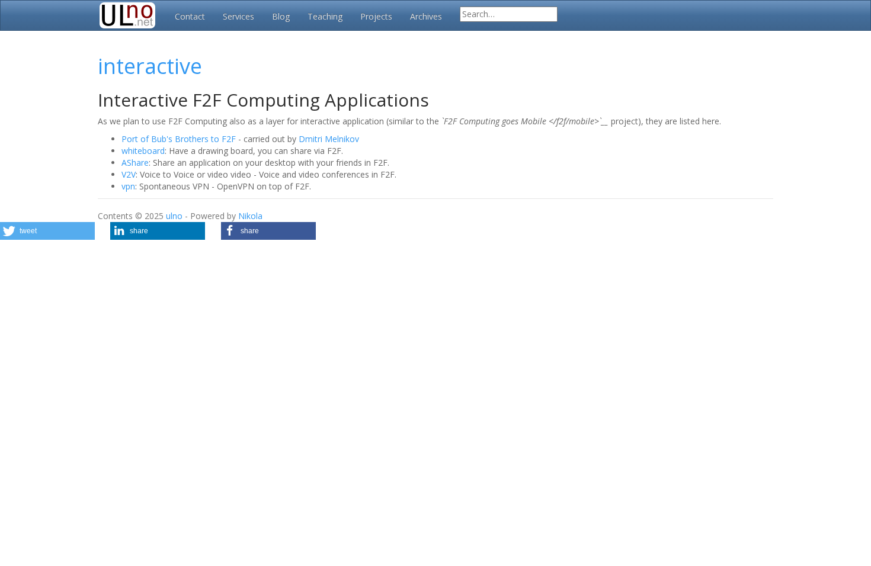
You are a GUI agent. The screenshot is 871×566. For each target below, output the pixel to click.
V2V (128, 174)
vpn (128, 186)
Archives (426, 16)
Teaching (325, 16)
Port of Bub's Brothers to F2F (178, 138)
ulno (174, 215)
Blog (281, 16)
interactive (150, 66)
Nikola (250, 215)
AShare (135, 162)
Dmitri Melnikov (329, 138)
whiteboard (143, 150)
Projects (376, 16)
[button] (47, 231)
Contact (190, 16)
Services (238, 16)
